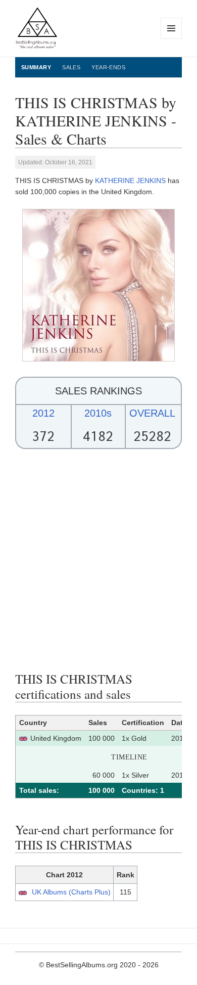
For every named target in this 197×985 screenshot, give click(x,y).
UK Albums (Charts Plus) (71, 892)
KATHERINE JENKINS (130, 180)
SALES (71, 67)
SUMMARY (36, 67)
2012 (43, 413)
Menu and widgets (171, 38)
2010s (98, 413)
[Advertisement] (98, 560)
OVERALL (152, 413)
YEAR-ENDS (108, 67)
